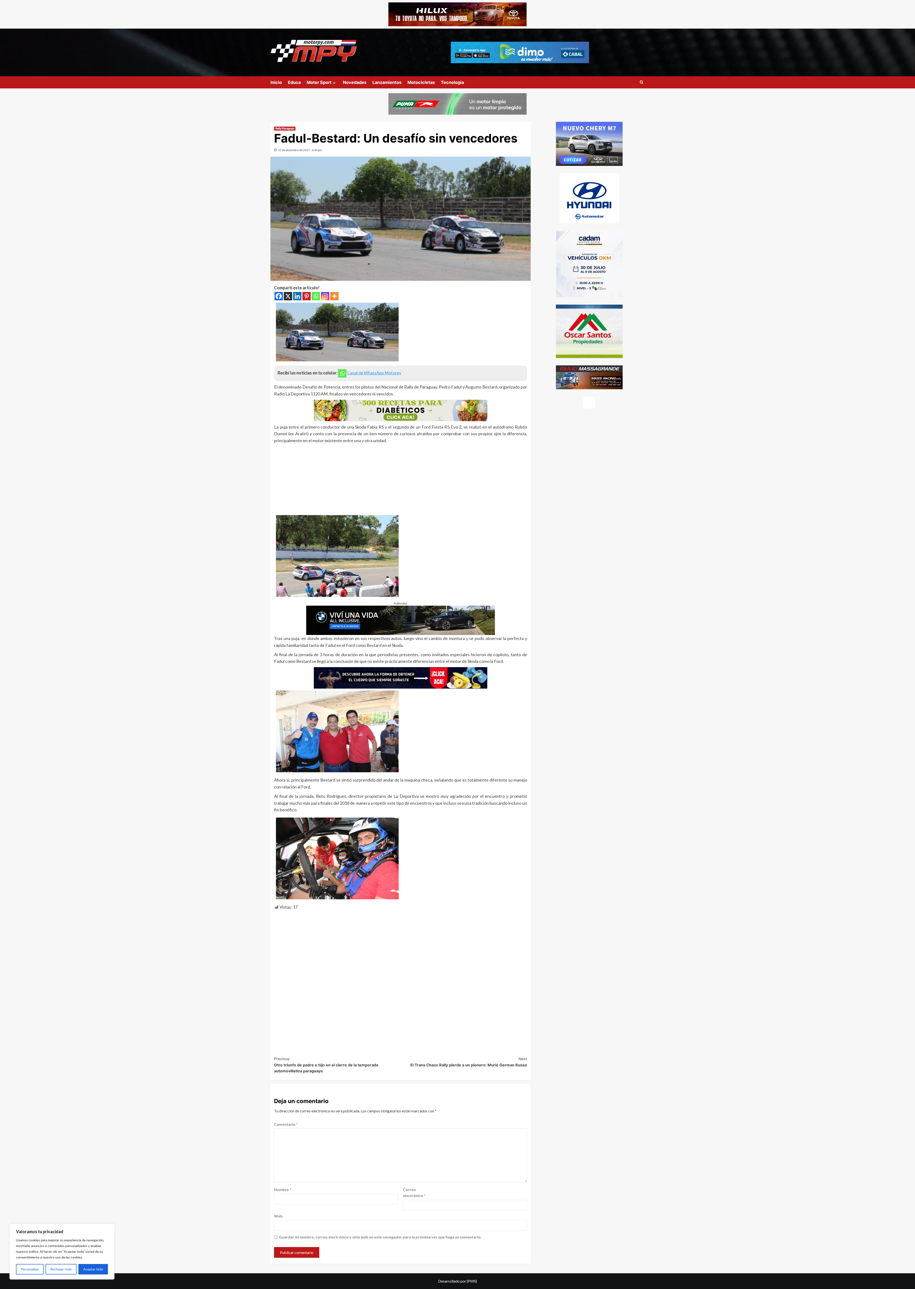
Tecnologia (452, 82)
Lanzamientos (387, 82)
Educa (294, 82)
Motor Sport (319, 82)
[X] (288, 296)
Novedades (354, 82)
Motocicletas (421, 82)
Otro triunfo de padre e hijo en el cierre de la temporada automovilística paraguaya (326, 1064)
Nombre (282, 1189)
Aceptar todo (93, 1269)
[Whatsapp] (316, 296)
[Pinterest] (306, 296)
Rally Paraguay (284, 128)
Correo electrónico (414, 1192)
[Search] (642, 82)
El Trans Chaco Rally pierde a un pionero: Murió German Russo (468, 1061)
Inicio (276, 82)
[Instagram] (325, 296)
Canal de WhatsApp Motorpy (374, 372)
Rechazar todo (61, 1269)
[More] (334, 296)
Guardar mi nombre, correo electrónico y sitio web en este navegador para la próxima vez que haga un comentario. (380, 1237)
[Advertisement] (400, 479)
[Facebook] (278, 296)
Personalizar (30, 1269)
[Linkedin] (297, 296)
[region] (62, 1251)
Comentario (286, 1124)
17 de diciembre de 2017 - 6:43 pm (300, 150)
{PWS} (472, 1281)
